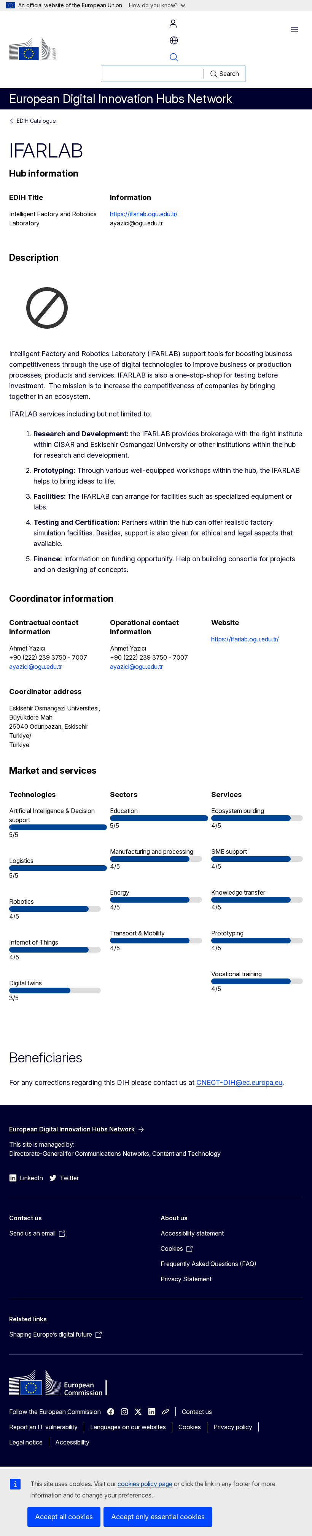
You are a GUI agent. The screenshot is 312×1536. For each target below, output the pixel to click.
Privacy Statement (186, 1279)
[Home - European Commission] (32, 48)
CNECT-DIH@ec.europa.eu (239, 1082)
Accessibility (72, 1442)
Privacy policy (232, 1427)
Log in (173, 23)
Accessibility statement (192, 1233)
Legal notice (26, 1442)
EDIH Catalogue (36, 120)
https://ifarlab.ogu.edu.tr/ (144, 214)
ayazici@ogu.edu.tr (35, 666)
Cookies (189, 1427)
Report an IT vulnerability (43, 1427)
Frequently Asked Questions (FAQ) (208, 1264)
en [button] (174, 40)
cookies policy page (145, 1484)
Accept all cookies (64, 1517)
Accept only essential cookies (158, 1517)
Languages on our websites (128, 1427)
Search (173, 57)
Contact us (197, 1411)
